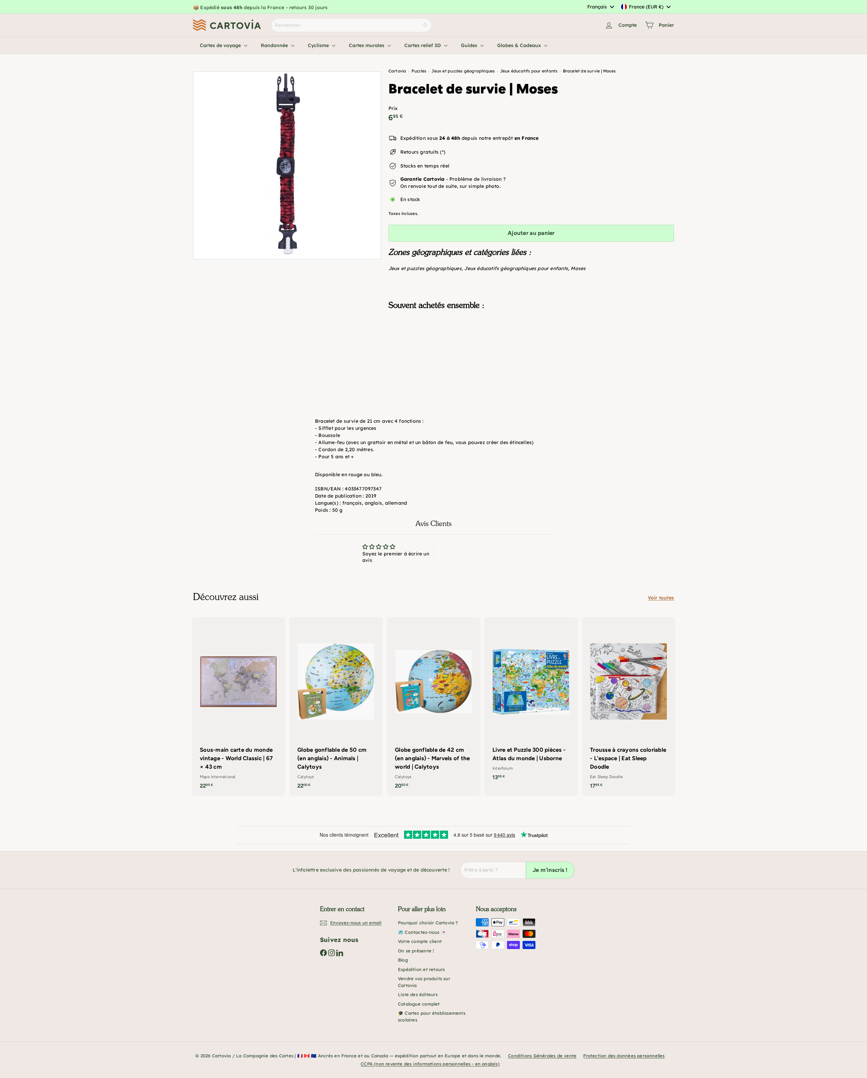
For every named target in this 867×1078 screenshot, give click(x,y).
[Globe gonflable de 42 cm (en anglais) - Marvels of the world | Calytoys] (433, 706)
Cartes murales (367, 45)
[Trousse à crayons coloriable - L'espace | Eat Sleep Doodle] (628, 706)
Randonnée (275, 45)
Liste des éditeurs (418, 994)
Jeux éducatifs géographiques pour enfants (516, 268)
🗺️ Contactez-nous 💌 (422, 932)
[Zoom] (287, 165)
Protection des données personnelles (623, 1055)
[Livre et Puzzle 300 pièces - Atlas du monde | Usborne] (531, 702)
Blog (403, 960)
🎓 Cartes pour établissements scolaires (431, 1016)
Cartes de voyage (221, 45)
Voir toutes (661, 598)
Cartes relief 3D (423, 45)
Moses (578, 268)
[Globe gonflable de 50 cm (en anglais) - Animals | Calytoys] (336, 706)
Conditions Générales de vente (542, 1055)
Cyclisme (319, 45)
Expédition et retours (421, 969)
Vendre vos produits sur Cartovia (424, 982)
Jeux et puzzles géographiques (425, 268)
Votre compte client (420, 941)
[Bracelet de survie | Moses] (531, 349)
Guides (470, 45)
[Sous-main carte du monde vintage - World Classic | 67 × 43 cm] (238, 706)
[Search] (425, 25)
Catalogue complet (419, 1004)
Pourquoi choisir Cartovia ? (428, 922)
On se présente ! (416, 950)
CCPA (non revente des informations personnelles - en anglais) (430, 1063)
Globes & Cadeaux (519, 45)
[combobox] (600, 7)
